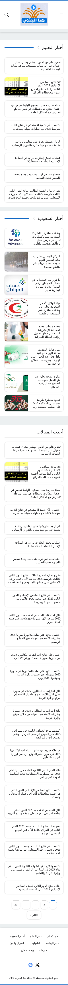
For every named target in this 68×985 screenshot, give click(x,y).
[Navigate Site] (61, 15)
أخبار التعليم (52, 47)
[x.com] (37, 965)
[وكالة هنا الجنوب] (34, 14)
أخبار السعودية (50, 218)
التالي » (34, 915)
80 (16, 904)
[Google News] (31, 965)
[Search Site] (6, 15)
